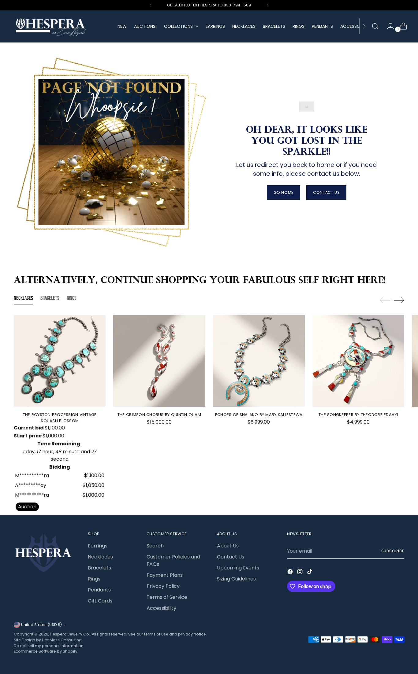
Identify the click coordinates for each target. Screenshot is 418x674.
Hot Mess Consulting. (62, 640)
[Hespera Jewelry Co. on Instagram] (300, 573)
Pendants (99, 589)
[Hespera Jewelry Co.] (61, 26)
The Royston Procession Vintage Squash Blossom (60, 418)
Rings (94, 578)
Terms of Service (167, 597)
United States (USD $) (41, 624)
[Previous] (150, 5)
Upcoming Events (238, 567)
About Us (228, 545)
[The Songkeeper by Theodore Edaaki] (358, 361)
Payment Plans (165, 575)
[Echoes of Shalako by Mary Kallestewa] (259, 361)
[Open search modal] (375, 26)
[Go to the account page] (388, 26)
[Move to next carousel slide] (399, 300)
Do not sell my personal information (49, 645)
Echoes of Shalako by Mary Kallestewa (258, 415)
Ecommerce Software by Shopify (45, 651)
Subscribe (392, 551)
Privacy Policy (163, 586)
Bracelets (99, 567)
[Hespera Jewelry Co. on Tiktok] (310, 573)
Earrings (97, 545)
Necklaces (100, 556)
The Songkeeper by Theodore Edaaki (358, 415)
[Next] (267, 5)
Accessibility (161, 608)
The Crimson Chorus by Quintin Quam (159, 415)
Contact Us (230, 556)
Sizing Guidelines (236, 578)
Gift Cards (100, 600)
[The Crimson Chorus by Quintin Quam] (159, 361)
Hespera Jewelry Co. (70, 634)
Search (155, 545)
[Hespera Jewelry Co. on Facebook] (290, 573)
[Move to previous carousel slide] (385, 300)
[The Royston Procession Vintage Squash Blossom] (60, 361)
